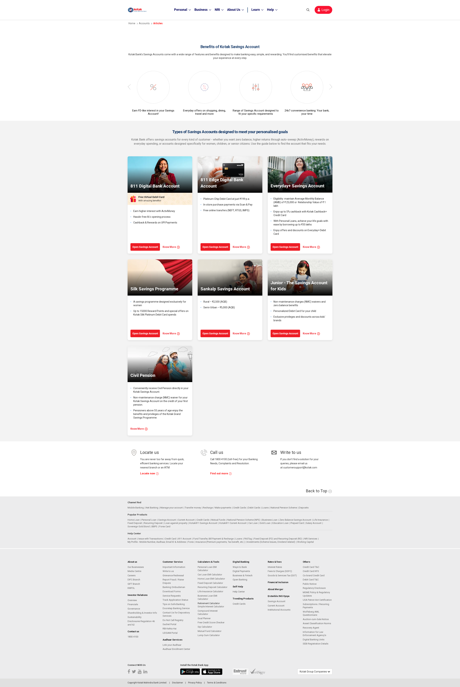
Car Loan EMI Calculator (210, 574)
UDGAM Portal (170, 633)
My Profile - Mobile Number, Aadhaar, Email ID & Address (157, 542)
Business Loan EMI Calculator (207, 597)
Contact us (133, 631)
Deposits (304, 507)
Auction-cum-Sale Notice (316, 619)
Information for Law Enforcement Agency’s (314, 634)
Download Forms (172, 591)
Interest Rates (275, 567)
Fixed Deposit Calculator (210, 583)
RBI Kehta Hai (169, 628)
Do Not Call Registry (173, 620)
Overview (132, 600)
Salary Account (313, 523)
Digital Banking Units (313, 639)
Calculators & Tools (208, 561)
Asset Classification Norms (317, 623)
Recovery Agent (311, 627)
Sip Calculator (205, 626)
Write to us (168, 571)
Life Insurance (320, 519)
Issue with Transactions (150, 538)
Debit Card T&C (311, 579)
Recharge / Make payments (217, 507)
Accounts (144, 23)
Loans (265, 507)
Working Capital (305, 542)
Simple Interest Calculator (211, 606)
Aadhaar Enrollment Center (176, 649)
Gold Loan (265, 523)
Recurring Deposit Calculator (212, 587)
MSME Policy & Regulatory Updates (316, 594)
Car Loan (253, 523)
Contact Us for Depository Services (176, 614)
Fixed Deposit (135, 523)
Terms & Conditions (216, 682)
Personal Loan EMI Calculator (207, 569)
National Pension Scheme (284, 507)
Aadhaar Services (172, 639)
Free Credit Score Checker (211, 622)
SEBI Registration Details (315, 643)
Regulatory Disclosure (314, 588)
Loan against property (176, 523)
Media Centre (134, 571)
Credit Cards (239, 507)
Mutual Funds (218, 519)
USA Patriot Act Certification (317, 600)
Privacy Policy (195, 682)
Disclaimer (177, 682)
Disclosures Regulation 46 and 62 (141, 623)
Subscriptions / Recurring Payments (316, 606)
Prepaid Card (297, 523)
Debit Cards (254, 507)
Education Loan (280, 523)
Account (132, 538)
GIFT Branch (134, 584)
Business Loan (269, 519)
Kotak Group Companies (314, 671)
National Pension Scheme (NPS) (243, 519)
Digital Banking (241, 561)
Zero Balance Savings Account (295, 519)
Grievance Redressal (173, 575)
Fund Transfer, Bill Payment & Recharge (213, 538)
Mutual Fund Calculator (209, 631)
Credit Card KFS (311, 571)
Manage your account (171, 507)
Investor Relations (138, 595)
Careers (131, 575)
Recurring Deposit (153, 523)
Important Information (174, 567)
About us (132, 561)
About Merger (275, 589)
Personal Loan (149, 519)
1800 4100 (133, 636)
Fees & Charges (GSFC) (280, 571)
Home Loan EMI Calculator (211, 578)
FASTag (248, 538)
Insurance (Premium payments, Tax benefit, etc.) (220, 542)
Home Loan (134, 519)
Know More (169, 247)
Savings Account (167, 519)
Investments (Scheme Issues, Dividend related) (271, 542)
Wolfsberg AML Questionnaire (311, 613)
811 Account (184, 538)
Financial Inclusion (278, 582)
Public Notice (309, 584)
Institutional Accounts (279, 609)
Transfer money (193, 507)
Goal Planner (204, 618)
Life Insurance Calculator (210, 591)
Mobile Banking (136, 507)
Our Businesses (136, 567)
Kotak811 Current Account (233, 523)
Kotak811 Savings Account (203, 523)
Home (131, 23)
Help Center (239, 591)
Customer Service (173, 561)
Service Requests (172, 595)
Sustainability (134, 617)
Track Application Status (175, 600)
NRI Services (310, 538)
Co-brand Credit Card (314, 575)
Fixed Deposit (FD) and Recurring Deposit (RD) (278, 538)
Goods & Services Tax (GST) (282, 575)
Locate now (148, 473)
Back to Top (317, 491)
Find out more (219, 473)
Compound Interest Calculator (208, 612)
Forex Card (164, 526)
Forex (191, 542)
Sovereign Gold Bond (139, 526)
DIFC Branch (134, 579)
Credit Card (170, 538)
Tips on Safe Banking (174, 604)
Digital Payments (241, 571)
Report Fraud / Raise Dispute (173, 581)
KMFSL (131, 588)
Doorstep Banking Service (176, 608)
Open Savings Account (145, 247)
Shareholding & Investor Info (142, 612)
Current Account (186, 519)
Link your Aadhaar (172, 645)
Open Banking (240, 579)
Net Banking (152, 507)
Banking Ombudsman (174, 587)
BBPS (154, 526)
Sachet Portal (169, 624)
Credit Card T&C (311, 567)
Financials (133, 604)
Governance (134, 608)
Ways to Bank (240, 567)
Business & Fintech (242, 575)
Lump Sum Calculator (209, 635)
